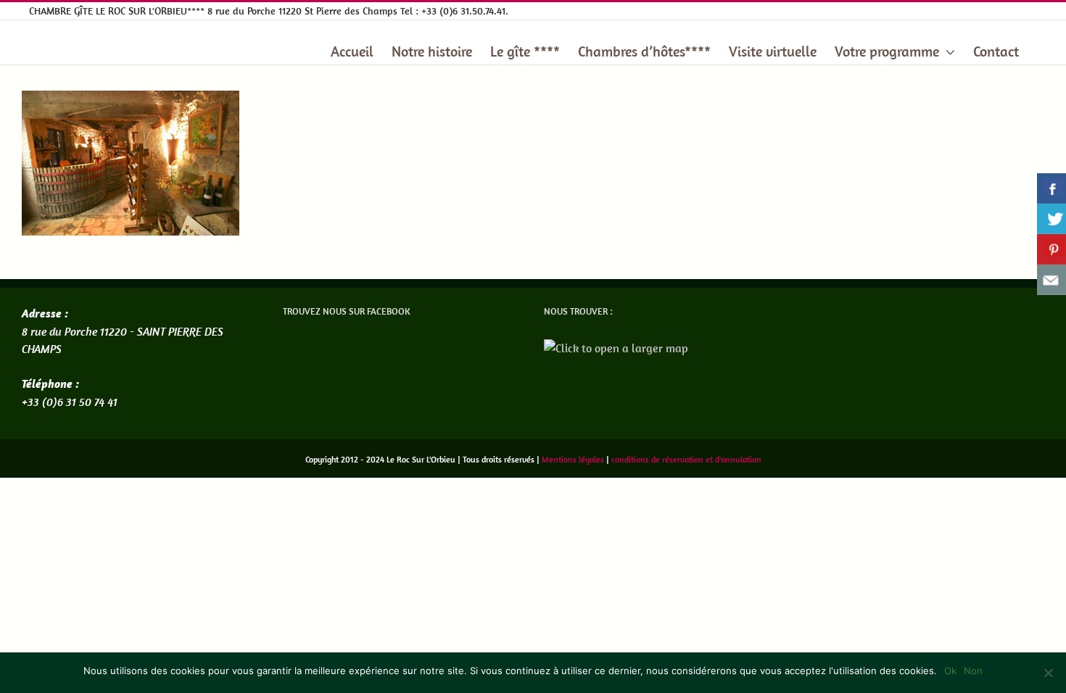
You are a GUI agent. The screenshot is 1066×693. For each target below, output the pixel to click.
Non (973, 670)
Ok (950, 670)
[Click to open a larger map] (616, 348)
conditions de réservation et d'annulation (686, 459)
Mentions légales (573, 459)
